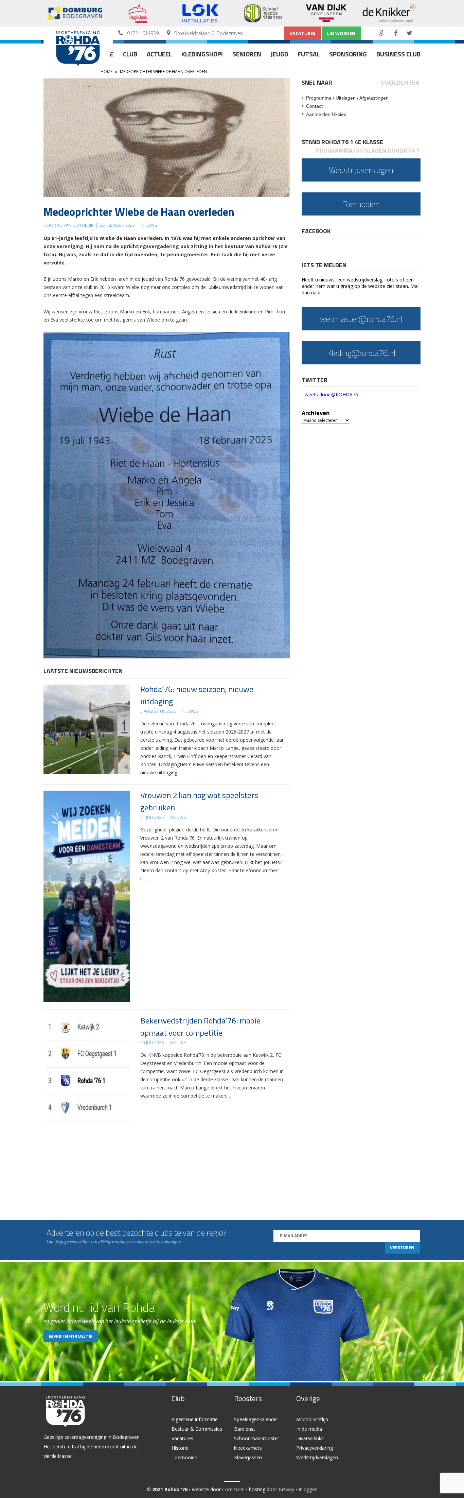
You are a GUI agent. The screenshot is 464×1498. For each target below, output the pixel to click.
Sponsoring (348, 54)
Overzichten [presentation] (400, 82)
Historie (180, 1448)
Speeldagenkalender (256, 1419)
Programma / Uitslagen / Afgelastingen (347, 98)
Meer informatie (71, 1336)
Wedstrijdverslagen (317, 1457)
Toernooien (184, 1457)
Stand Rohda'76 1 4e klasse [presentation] (342, 142)
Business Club (398, 54)
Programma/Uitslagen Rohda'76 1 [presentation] (368, 150)
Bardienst (244, 1429)
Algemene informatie (195, 1419)
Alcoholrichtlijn (312, 1419)
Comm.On (233, 1489)
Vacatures (303, 33)
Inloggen (308, 1489)
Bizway (286, 1489)
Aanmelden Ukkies (326, 114)
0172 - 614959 (143, 33)
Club (130, 54)
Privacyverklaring (314, 1448)
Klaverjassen (248, 1457)
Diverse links (310, 1438)
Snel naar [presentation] (317, 82)
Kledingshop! (202, 54)
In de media (309, 1429)
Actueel (159, 54)
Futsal (309, 54)
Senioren (246, 54)
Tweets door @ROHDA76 (330, 394)
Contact (314, 106)
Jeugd (279, 54)
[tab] (317, 82)
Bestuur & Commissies (197, 1429)
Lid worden (341, 33)
